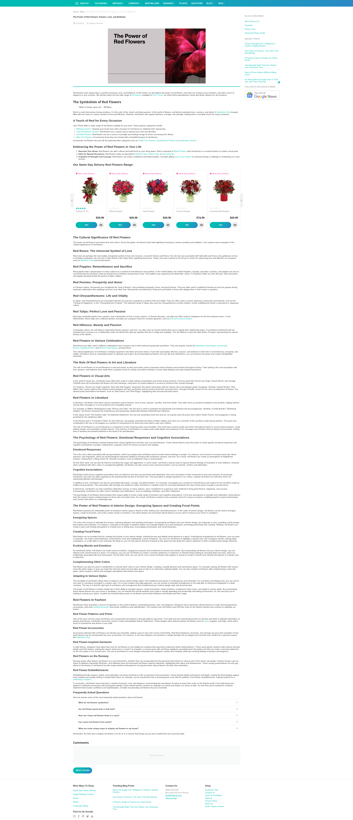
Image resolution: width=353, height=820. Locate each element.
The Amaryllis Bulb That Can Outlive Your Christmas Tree (260, 66)
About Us (209, 804)
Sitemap (208, 798)
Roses (76, 798)
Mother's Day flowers (108, 348)
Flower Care (250, 29)
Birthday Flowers (83, 129)
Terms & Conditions (213, 795)
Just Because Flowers (165, 140)
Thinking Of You (82, 211)
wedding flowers (87, 348)
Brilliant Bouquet (115, 211)
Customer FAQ (211, 790)
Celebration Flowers (187, 140)
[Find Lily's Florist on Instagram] (74, 816)
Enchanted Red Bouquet (219, 211)
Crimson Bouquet (183, 211)
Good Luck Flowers (183, 157)
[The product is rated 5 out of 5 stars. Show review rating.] (81, 208)
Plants (75, 802)
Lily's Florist (158, 95)
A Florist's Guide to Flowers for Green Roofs (132, 802)
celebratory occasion (82, 679)
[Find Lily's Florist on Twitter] (87, 816)
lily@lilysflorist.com (173, 795)
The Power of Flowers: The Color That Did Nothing (135, 797)
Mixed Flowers (180, 151)
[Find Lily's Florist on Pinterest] (83, 816)
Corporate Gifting (80, 806)
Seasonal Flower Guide (255, 33)
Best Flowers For (252, 21)
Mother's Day (141, 154)
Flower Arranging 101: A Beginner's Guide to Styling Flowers (260, 45)
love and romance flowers (181, 319)
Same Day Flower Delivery (84, 790)
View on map (171, 798)
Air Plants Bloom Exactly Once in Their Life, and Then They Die (261, 80)
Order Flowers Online (214, 806)
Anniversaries (168, 154)
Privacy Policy (211, 801)
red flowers (136, 95)
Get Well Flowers (83, 134)
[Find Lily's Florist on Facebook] (78, 816)
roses (206, 621)
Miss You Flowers (84, 137)
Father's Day (153, 154)
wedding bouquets (101, 607)
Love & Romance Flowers (87, 132)
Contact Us (210, 792)
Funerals (248, 25)
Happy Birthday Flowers (83, 794)
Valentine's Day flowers (206, 346)
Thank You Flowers (146, 140)
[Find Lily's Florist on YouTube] (92, 816)
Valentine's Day (223, 112)
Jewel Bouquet (148, 211)
